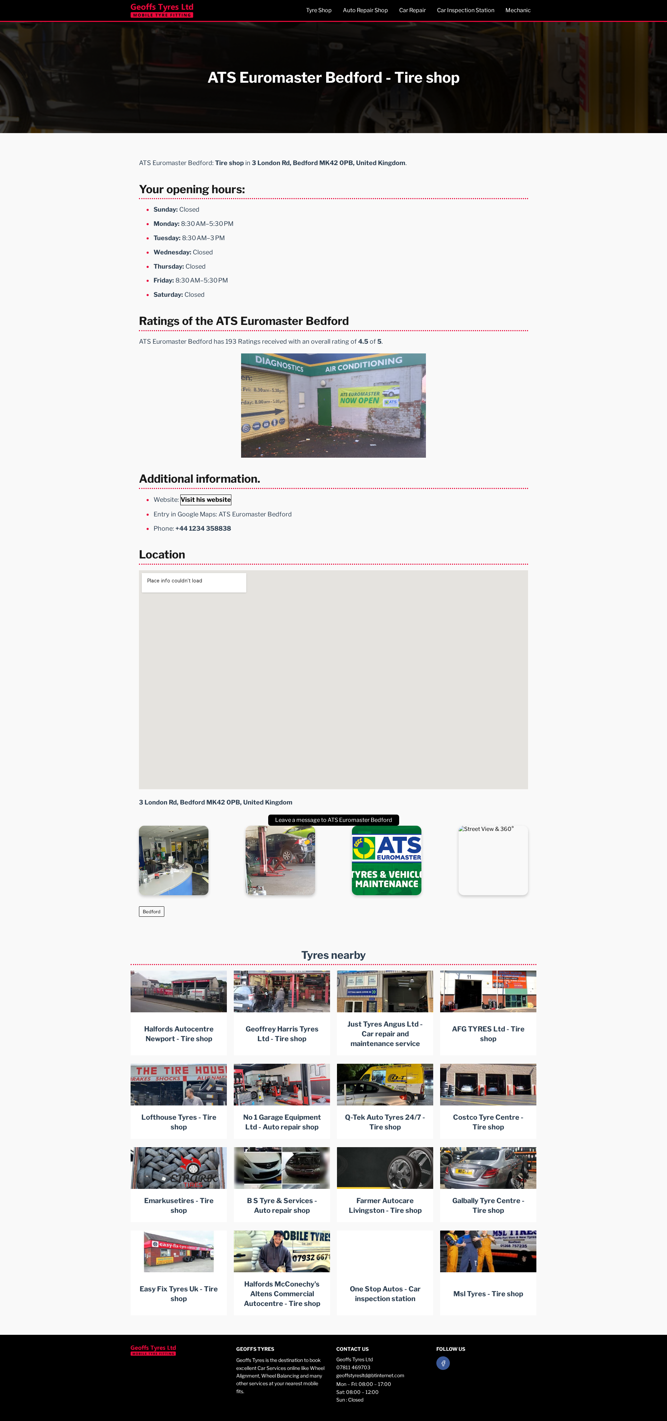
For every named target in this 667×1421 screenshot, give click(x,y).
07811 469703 (353, 1367)
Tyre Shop (319, 10)
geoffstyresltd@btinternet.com (370, 1375)
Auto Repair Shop (365, 10)
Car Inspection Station (465, 10)
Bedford (151, 911)
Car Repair (412, 10)
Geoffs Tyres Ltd (354, 1359)
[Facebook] (443, 1363)
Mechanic (518, 10)
